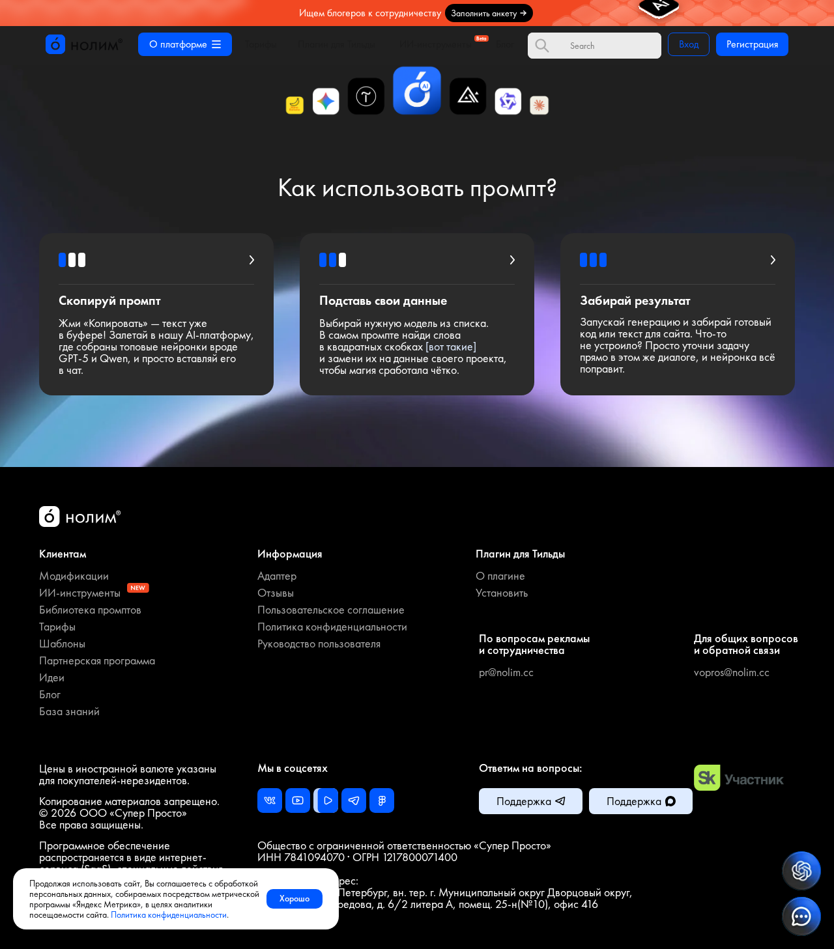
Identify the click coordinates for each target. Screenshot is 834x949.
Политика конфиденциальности (169, 914)
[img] (417, 13)
